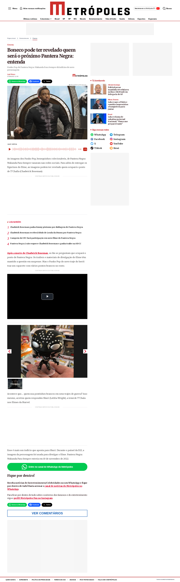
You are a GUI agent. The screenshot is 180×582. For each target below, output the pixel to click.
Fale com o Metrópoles (107, 580)
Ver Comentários (47, 513)
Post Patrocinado (87, 580)
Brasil (57, 19)
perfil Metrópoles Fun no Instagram (33, 498)
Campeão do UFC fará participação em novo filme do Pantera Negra (42, 238)
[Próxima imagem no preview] (85, 351)
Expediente (23, 580)
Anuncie (73, 580)
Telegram (119, 134)
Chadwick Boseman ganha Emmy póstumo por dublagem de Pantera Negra (46, 227)
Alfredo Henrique (114, 85)
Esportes (141, 19)
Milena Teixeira (113, 100)
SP (69, 19)
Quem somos (10, 580)
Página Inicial (11, 38)
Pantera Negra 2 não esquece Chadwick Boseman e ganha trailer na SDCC (45, 243)
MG (75, 19)
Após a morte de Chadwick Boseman (27, 253)
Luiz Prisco (11, 74)
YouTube (118, 143)
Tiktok (98, 148)
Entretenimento (95, 19)
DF (64, 19)
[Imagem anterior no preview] (9, 351)
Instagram (119, 139)
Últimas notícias (30, 19)
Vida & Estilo (110, 19)
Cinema (35, 38)
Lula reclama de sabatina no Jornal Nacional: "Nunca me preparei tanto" (118, 120)
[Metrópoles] (90, 8)
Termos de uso (60, 580)
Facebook (99, 139)
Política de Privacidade (41, 580)
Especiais (152, 19)
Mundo (83, 19)
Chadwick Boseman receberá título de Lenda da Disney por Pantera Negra (45, 232)
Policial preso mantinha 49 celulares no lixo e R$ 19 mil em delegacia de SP (118, 90)
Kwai (116, 148)
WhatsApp (100, 134)
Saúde (122, 19)
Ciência (131, 19)
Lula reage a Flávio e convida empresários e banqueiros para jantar (118, 105)
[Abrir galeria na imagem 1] (47, 351)
